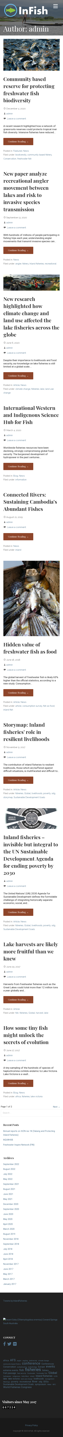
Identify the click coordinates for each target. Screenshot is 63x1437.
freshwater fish (24, 158)
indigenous (16, 1376)
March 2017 (9, 1279)
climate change (22, 389)
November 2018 (10, 1239)
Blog (15, 475)
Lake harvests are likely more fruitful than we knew (30, 951)
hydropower (7, 1376)
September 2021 (11, 1184)
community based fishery (39, 154)
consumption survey (32, 706)
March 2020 (9, 1229)
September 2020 (11, 1209)
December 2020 (10, 1204)
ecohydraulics (22, 1367)
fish (17, 1013)
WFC (54, 1384)
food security (21, 1373)
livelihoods (37, 793)
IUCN (55, 1376)
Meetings (6, 1382)
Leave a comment (16, 118)
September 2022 (11, 1164)
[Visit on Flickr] (15, 1345)
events (50, 1366)
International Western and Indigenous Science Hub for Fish (31, 414)
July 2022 (7, 1174)
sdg (53, 793)
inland (18, 550)
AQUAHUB (8, 1140)
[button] (55, 6)
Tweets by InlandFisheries (15, 1301)
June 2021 (8, 1194)
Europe (41, 1367)
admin (9, 113)
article (18, 706)
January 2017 (9, 1284)
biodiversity (20, 154)
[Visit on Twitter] (9, 1345)
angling (25, 1361)
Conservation (9, 158)
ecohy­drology (32, 1367)
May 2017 (7, 1274)
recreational (50, 263)
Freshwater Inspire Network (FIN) (18, 1145)
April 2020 (8, 1224)
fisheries (35, 389)
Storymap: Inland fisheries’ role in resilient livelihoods (26, 731)
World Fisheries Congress (17, 1387)
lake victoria (36, 1096)
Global (27, 793)
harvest (39, 1013)
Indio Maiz (25, 1376)
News (26, 151)
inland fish (8, 709)
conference (31, 1363)
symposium (40, 1384)
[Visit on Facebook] (4, 1345)
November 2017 (10, 1264)
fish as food (49, 706)
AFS (13, 1360)
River (35, 1381)
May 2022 (7, 1179)
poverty (47, 793)
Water (49, 1384)
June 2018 (8, 1254)
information (21, 479)
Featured (17, 151)
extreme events (10, 1370)
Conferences (47, 1364)
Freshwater (31, 1373)
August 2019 (9, 1234)
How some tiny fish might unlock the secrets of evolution (26, 1034)
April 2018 (8, 1259)
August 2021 (9, 1189)
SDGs (46, 1381)
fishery (25, 263)
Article (16, 385)
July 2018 (7, 1249)
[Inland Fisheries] (31, 1323)
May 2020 (7, 1219)
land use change (27, 1379)
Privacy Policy (31, 1425)
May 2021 (7, 1199)
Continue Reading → (18, 141)
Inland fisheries (37, 263)
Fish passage (9, 1373)
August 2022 (9, 1169)
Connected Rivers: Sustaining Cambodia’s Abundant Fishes (30, 501)
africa (18, 1096)
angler (18, 263)
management (49, 1379)
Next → (56, 1107)
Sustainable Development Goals (29, 797)
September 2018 (11, 1244)
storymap (8, 797)
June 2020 (8, 1214)
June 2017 (8, 1269)
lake (42, 389)
